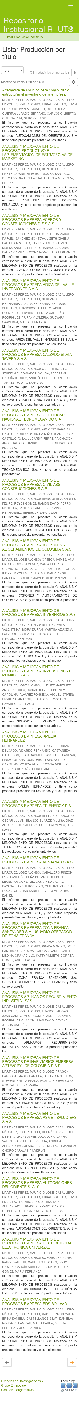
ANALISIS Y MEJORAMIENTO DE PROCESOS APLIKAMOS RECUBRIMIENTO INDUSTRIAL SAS (39, 996)
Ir (75, 72)
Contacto (7, 1389)
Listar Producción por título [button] (24, 37)
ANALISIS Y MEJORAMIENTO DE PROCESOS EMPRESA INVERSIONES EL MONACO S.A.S (37, 670)
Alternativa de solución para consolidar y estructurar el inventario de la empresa (35, 92)
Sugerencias (25, 1389)
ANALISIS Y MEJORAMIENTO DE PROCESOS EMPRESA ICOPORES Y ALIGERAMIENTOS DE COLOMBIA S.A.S (36, 544)
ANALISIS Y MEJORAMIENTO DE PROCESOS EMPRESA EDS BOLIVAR (34, 1301)
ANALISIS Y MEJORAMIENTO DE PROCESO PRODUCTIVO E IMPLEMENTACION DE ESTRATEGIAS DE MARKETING (37, 152)
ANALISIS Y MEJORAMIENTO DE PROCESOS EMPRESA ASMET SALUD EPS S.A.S (39, 1117)
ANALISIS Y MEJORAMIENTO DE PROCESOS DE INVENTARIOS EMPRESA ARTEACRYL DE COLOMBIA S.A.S (37, 1061)
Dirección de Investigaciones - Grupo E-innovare (22, 1383)
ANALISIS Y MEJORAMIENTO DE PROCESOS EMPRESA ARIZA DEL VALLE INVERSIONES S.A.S (38, 284)
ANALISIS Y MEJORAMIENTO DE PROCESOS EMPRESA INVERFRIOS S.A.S (39, 612)
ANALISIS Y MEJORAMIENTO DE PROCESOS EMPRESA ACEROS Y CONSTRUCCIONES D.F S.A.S (31, 219)
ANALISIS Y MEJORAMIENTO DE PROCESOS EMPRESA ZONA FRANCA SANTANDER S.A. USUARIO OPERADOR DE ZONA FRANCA (37, 929)
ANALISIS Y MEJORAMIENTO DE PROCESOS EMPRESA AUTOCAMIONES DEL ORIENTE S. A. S (37, 1182)
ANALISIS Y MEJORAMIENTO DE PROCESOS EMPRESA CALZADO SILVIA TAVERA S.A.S (37, 354)
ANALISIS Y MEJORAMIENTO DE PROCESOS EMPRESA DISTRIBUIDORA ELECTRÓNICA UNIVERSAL (36, 1243)
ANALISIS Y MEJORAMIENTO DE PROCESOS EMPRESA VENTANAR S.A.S (37, 860)
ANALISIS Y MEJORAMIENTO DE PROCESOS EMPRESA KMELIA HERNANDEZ (30, 736)
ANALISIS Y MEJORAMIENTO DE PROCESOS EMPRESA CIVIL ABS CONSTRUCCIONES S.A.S (31, 484)
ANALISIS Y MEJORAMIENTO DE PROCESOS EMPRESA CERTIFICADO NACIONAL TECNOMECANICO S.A (34, 414)
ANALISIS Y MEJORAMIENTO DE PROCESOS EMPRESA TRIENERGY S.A (36, 803)
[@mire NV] (69, 1387)
